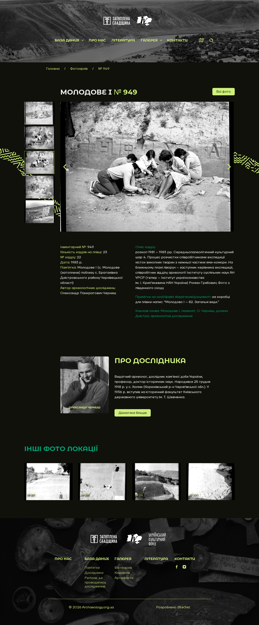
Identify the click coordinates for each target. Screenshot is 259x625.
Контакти (177, 40)
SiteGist (183, 607)
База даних (67, 40)
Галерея (149, 40)
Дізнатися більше (133, 413)
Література (123, 40)
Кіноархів (122, 573)
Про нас (97, 40)
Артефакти (124, 578)
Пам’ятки (92, 567)
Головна (53, 69)
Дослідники (94, 573)
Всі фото (223, 91)
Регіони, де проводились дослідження (95, 582)
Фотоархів (79, 69)
